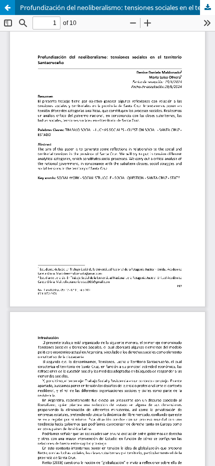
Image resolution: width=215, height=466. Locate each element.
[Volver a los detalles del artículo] (7, 7)
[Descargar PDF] (207, 7)
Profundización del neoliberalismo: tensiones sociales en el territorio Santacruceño (117, 7)
